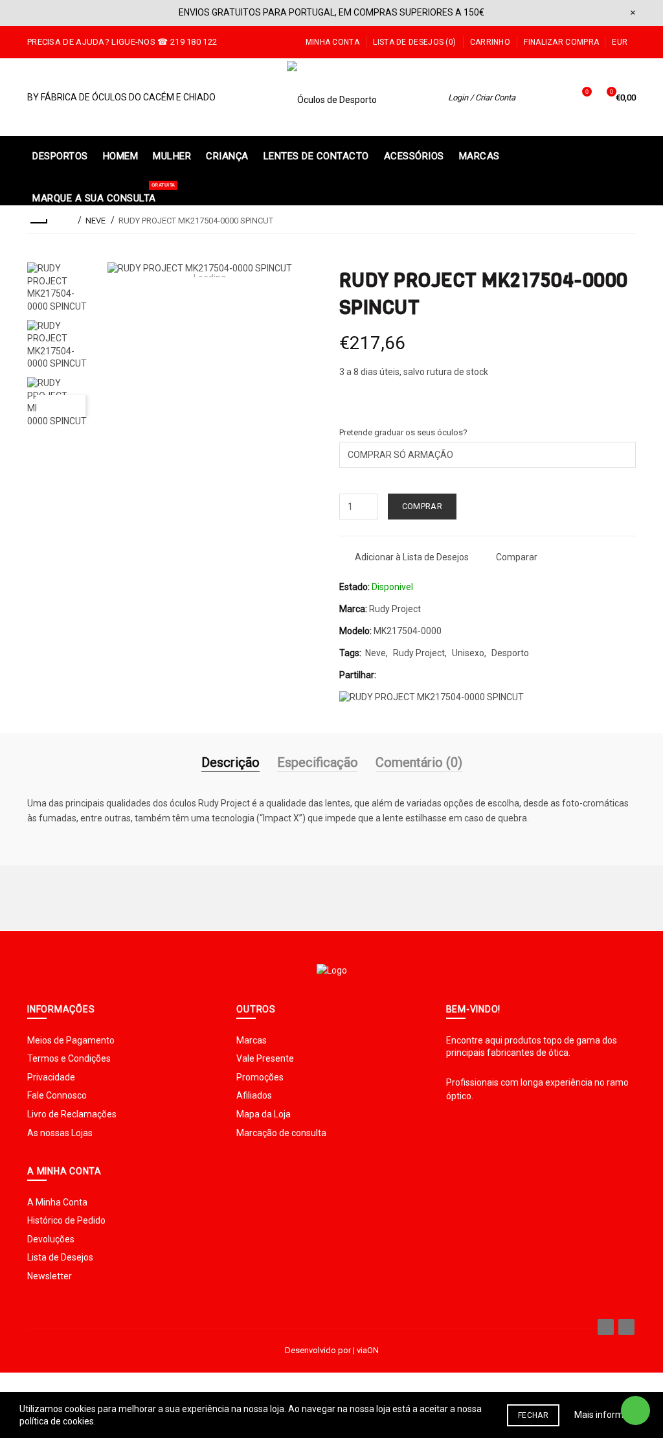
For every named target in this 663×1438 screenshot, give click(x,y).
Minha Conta (332, 42)
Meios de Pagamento (71, 1040)
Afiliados (254, 1095)
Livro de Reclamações (72, 1114)
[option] (61, 287)
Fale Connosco (57, 1095)
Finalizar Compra (561, 42)
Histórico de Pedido (66, 1220)
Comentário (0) (419, 762)
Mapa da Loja (263, 1114)
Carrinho (490, 42)
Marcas (251, 1040)
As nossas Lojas (60, 1133)
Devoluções (50, 1239)
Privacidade (51, 1077)
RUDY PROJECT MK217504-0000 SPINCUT (195, 220)
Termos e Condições (69, 1058)
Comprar (422, 506)
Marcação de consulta (281, 1133)
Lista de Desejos (60, 1257)
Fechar (533, 1415)
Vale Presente (265, 1058)
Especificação (317, 762)
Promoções (260, 1077)
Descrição (230, 762)
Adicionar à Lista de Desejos (412, 557)
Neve (375, 653)
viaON (368, 1350)
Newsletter (49, 1276)
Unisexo (468, 653)
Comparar (516, 557)
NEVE (95, 220)
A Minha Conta (57, 1202)
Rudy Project (395, 609)
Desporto (510, 653)
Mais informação (609, 1414)
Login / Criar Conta (481, 97)
